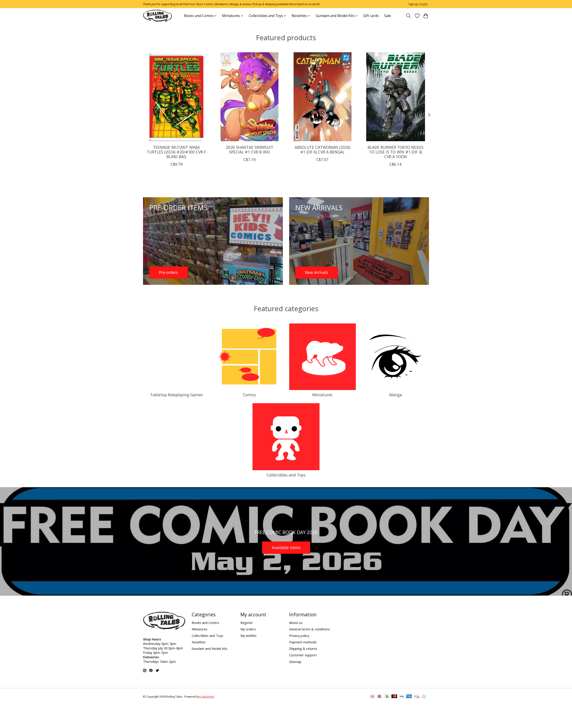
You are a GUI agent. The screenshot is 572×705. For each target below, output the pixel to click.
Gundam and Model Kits (209, 648)
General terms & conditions (309, 629)
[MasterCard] (394, 697)
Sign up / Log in (418, 4)
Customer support (303, 655)
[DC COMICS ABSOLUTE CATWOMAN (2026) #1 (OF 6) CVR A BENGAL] (322, 96)
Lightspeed (207, 697)
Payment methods (303, 642)
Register (246, 622)
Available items (286, 547)
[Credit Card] (387, 697)
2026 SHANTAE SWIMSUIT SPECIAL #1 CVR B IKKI (249, 149)
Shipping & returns (303, 648)
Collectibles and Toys (286, 475)
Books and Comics (205, 622)
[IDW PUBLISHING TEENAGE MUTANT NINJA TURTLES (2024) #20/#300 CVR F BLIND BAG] (176, 96)
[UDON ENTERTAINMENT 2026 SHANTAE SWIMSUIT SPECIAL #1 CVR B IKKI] (249, 96)
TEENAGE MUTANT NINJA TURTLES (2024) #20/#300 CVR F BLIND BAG (176, 151)
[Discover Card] (416, 697)
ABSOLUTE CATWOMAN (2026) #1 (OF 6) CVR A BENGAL (322, 149)
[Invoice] (424, 697)
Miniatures (322, 394)
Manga (395, 394)
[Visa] (402, 697)
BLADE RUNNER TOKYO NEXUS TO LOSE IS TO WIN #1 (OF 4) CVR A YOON (395, 151)
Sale (387, 15)
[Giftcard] (379, 697)
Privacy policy (299, 635)
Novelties (199, 642)
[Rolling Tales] (157, 16)
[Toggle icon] (408, 16)
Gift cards (371, 15)
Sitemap (295, 661)
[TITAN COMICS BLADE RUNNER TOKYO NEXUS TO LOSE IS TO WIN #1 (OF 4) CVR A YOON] (395, 96)
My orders (248, 629)
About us (296, 622)
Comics (249, 394)
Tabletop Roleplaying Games (176, 394)
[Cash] (372, 697)
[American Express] (409, 697)
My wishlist (248, 635)
